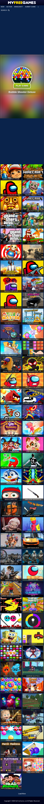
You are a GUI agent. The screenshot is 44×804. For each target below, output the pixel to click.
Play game (22, 85)
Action (9, 7)
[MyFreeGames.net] (22, 2)
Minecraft (18, 7)
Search (5, 10)
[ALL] (38, 7)
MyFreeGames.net (21, 801)
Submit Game (30, 7)
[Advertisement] (22, 33)
